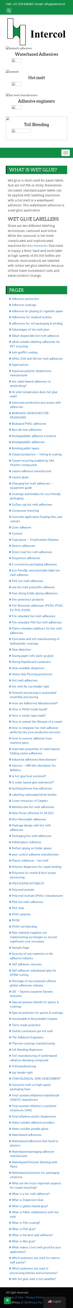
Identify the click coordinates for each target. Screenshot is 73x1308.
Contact (17, 533)
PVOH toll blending (24, 926)
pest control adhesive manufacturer (35, 854)
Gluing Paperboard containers (31, 662)
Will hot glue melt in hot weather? (34, 1279)
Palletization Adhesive (26, 842)
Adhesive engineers (36, 101)
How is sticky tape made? (29, 715)
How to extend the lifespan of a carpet (37, 721)
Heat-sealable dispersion (28, 668)
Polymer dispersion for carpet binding (36, 867)
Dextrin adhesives (23, 546)
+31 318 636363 (22, 4)
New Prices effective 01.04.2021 (33, 813)
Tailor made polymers (26, 1025)
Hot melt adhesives (25, 680)
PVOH (16, 920)
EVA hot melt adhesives (27, 581)
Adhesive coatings (24, 305)
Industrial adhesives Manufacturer (34, 759)
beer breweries (37, 246)
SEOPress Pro (32, 1302)
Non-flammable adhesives (29, 819)
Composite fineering (25, 510)
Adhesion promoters (25, 299)
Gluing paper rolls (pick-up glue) (33, 656)
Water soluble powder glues (30, 1129)
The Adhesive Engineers (27, 1037)
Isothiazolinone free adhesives (32, 788)
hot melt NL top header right (30, 686)
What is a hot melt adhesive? (31, 1194)
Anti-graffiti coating (24, 352)
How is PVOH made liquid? (29, 709)
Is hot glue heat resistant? (29, 776)
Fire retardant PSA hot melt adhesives (37, 622)
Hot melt (36, 77)
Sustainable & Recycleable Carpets (34, 1019)
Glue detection (21, 649)
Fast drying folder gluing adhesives (35, 593)
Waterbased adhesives (26, 1135)
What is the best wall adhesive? (32, 1235)
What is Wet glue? (23, 1241)
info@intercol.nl (54, 4)
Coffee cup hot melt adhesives (32, 504)
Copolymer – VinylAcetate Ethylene (35, 540)
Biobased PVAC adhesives (29, 424)
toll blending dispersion (27, 1049)
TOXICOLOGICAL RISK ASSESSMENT (36, 1078)
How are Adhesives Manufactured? (35, 703)
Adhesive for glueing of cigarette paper (37, 311)
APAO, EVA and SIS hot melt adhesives (37, 358)
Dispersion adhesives (26, 558)
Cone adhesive (21, 527)
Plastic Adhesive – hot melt (30, 860)
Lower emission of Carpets (30, 801)
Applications (20, 365)
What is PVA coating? (26, 1223)
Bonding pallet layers (25, 448)
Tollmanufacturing (24, 1066)
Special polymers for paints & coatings (37, 1013)
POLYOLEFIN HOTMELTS (28, 883)
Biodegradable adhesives (28, 442)
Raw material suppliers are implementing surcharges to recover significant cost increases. (33, 937)
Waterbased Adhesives (36, 54)
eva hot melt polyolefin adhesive (33, 587)
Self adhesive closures (27, 964)
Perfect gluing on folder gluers (32, 848)
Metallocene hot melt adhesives (33, 807)
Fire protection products (28, 599)
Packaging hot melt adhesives (31, 836)
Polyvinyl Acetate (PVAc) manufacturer (37, 896)
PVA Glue (18, 908)
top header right (22, 1072)
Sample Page (20, 947)
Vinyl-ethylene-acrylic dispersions (34, 1116)
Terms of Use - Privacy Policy (25, 1297)
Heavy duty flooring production (32, 674)
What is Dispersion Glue (27, 1200)
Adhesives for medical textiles (32, 317)
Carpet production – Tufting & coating (37, 454)
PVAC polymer (21, 914)
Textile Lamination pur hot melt (32, 1031)
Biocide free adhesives (27, 430)
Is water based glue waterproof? (33, 782)
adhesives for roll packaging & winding (37, 323)
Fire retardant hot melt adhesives (33, 616)
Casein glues (20, 477)
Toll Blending (36, 124)
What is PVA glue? (24, 1229)
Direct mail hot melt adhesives (32, 552)
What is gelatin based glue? (30, 1206)
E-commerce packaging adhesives (34, 564)
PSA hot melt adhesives (27, 902)
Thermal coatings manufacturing (33, 1043)
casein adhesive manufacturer (31, 471)
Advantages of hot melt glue (30, 329)
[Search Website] (8, 10)
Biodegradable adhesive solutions (34, 436)
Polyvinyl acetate (23, 889)
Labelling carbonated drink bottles (34, 795)
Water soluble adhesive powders (33, 1122)
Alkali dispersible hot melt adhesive (35, 336)
